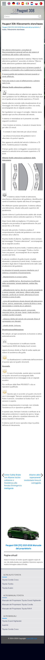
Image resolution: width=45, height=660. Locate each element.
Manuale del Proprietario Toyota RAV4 (17, 609)
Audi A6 (5, 625)
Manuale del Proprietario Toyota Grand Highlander (21, 600)
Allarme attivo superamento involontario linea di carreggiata (32, 479)
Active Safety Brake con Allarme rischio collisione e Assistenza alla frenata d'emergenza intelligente (13, 481)
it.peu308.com (31, 638)
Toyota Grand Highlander (12, 621)
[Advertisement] (22, 39)
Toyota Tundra (7, 584)
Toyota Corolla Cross (10, 580)
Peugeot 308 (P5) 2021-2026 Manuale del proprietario (20, 27)
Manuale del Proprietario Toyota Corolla (17, 604)
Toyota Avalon (7, 588)
